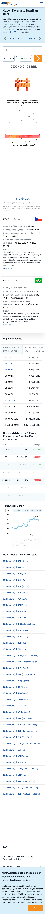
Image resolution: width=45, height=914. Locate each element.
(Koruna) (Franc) (15, 618)
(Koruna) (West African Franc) (21, 794)
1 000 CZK (10, 400)
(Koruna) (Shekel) (15, 687)
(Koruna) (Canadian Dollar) (20, 662)
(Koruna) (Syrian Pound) (19, 781)
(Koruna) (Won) (15, 699)
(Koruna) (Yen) (14, 567)
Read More (7, 269)
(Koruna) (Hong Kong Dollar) (21, 674)
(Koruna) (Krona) (15, 611)
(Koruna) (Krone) (15, 580)
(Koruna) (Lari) (14, 762)
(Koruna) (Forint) (15, 592)
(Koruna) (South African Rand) (22, 743)
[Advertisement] (22, 173)
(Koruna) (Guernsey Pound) (20, 768)
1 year (26, 510)
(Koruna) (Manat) (16, 756)
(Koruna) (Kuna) (15, 636)
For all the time (36, 510)
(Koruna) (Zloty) (15, 599)
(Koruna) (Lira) (15, 649)
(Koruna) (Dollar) (16, 561)
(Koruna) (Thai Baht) (17, 737)
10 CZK (20, 38)
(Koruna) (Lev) (15, 573)
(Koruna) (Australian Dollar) (20, 655)
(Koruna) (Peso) (15, 706)
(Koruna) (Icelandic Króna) (19, 624)
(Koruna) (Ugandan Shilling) (21, 787)
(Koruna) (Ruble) (15, 643)
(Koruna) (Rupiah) (16, 681)
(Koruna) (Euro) (15, 750)
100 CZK (31, 38)
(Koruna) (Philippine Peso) (20, 725)
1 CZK (11, 38)
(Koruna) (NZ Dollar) (17, 718)
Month (9, 510)
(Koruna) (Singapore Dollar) (20, 731)
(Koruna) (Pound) (16, 586)
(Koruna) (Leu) (15, 605)
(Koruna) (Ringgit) (16, 712)
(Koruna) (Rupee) (15, 693)
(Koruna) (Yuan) (15, 668)
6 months (17, 510)
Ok (35, 908)
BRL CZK (13, 32)
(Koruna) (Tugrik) (16, 775)
